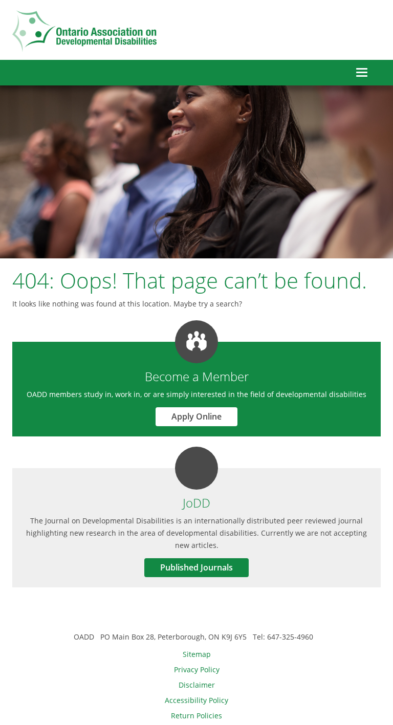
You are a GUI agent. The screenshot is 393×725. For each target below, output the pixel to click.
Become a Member (197, 376)
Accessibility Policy (196, 700)
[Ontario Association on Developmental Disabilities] (84, 31)
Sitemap (197, 654)
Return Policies (196, 715)
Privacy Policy (197, 669)
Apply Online (196, 416)
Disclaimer (197, 685)
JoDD (196, 502)
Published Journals (196, 567)
